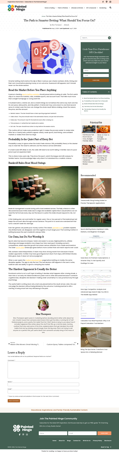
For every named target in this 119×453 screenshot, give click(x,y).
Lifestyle (66, 25)
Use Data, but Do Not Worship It (93, 106)
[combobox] (94, 37)
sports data (20, 248)
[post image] (96, 188)
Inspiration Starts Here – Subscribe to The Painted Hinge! (27, 2)
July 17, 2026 (73, 28)
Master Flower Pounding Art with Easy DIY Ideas (102, 159)
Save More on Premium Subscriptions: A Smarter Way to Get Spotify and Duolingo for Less (95, 260)
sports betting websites (30, 94)
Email (10, 389)
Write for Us (87, 440)
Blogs (69, 440)
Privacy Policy (97, 440)
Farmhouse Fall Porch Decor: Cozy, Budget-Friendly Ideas (88, 138)
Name (10, 381)
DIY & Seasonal (91, 8)
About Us (62, 440)
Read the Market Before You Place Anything (97, 98)
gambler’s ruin (58, 228)
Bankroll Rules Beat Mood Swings (94, 104)
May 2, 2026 (55, 28)
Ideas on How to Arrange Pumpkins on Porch (103, 138)
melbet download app (34, 260)
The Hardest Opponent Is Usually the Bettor (95, 110)
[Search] (109, 37)
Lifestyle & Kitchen (77, 8)
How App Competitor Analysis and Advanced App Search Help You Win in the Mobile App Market (94, 292)
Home (43, 16)
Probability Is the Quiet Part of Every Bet (96, 101)
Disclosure (107, 440)
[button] (109, 92)
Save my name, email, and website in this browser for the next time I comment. (34, 396)
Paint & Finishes (63, 8)
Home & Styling (50, 8)
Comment (11, 360)
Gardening (102, 8)
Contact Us (76, 440)
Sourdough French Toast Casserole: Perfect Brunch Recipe (88, 160)
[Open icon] (103, 2)
